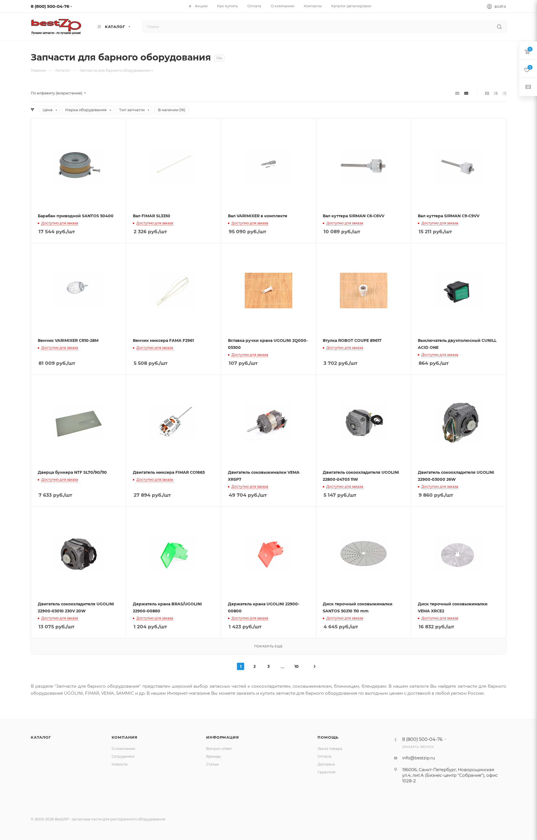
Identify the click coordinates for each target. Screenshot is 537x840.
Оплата (324, 756)
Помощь (327, 737)
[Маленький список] (457, 93)
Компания (125, 737)
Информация (222, 737)
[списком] (496, 93)
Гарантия (326, 772)
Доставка (326, 764)
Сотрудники (123, 756)
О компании (123, 748)
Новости (120, 764)
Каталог (41, 737)
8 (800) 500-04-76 (50, 6)
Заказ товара (329, 748)
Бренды (213, 756)
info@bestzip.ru (418, 757)
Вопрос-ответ (219, 748)
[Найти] (499, 26)
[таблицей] (504, 93)
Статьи (212, 764)
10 (297, 666)
